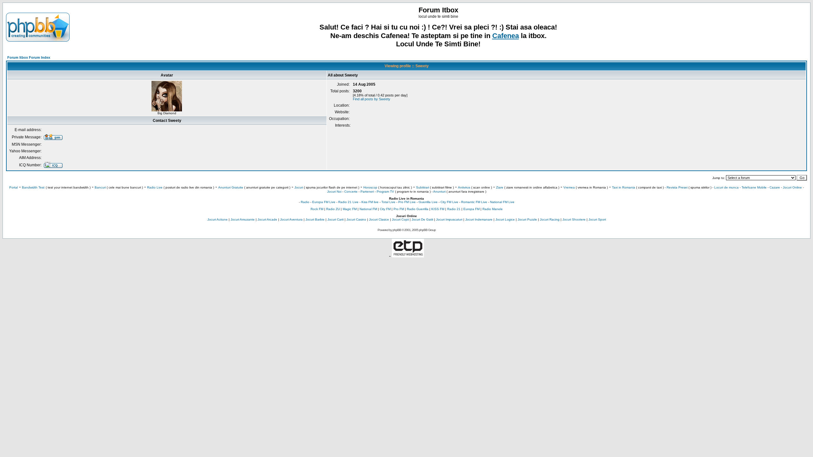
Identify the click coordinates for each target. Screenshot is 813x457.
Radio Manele (492, 209)
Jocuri (298, 187)
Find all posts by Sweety (371, 99)
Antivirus (464, 187)
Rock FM (317, 209)
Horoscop (370, 187)
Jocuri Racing (550, 219)
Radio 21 (453, 209)
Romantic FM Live (474, 202)
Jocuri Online (792, 187)
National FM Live (502, 202)
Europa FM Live (323, 202)
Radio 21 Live (348, 202)
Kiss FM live (370, 202)
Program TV (385, 191)
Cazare (774, 187)
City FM (385, 209)
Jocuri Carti (335, 219)
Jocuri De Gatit (422, 219)
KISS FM (437, 209)
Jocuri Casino (356, 219)
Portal (13, 187)
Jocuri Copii (400, 219)
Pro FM (398, 209)
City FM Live (449, 202)
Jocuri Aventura (291, 219)
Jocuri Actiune (217, 219)
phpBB (397, 230)
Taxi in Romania (623, 187)
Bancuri (100, 187)
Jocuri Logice (505, 219)
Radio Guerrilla (417, 209)
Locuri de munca (726, 187)
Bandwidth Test (33, 187)
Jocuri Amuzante (243, 219)
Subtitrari (422, 187)
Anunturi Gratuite (230, 187)
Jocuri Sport (597, 219)
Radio (305, 202)
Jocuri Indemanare (479, 219)
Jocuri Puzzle (527, 219)
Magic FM (350, 209)
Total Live (388, 202)
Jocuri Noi (334, 191)
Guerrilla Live (428, 202)
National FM (368, 209)
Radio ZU (333, 209)
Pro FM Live (407, 202)
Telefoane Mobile (754, 187)
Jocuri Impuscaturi (449, 219)
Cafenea (505, 36)
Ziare (499, 187)
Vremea (569, 187)
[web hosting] (408, 255)
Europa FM (471, 209)
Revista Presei (677, 187)
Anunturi (439, 191)
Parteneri (367, 191)
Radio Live (155, 187)
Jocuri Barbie (315, 219)
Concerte (351, 191)
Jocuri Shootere (574, 219)
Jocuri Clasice (379, 219)
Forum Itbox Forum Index (28, 57)
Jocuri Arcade (267, 219)
